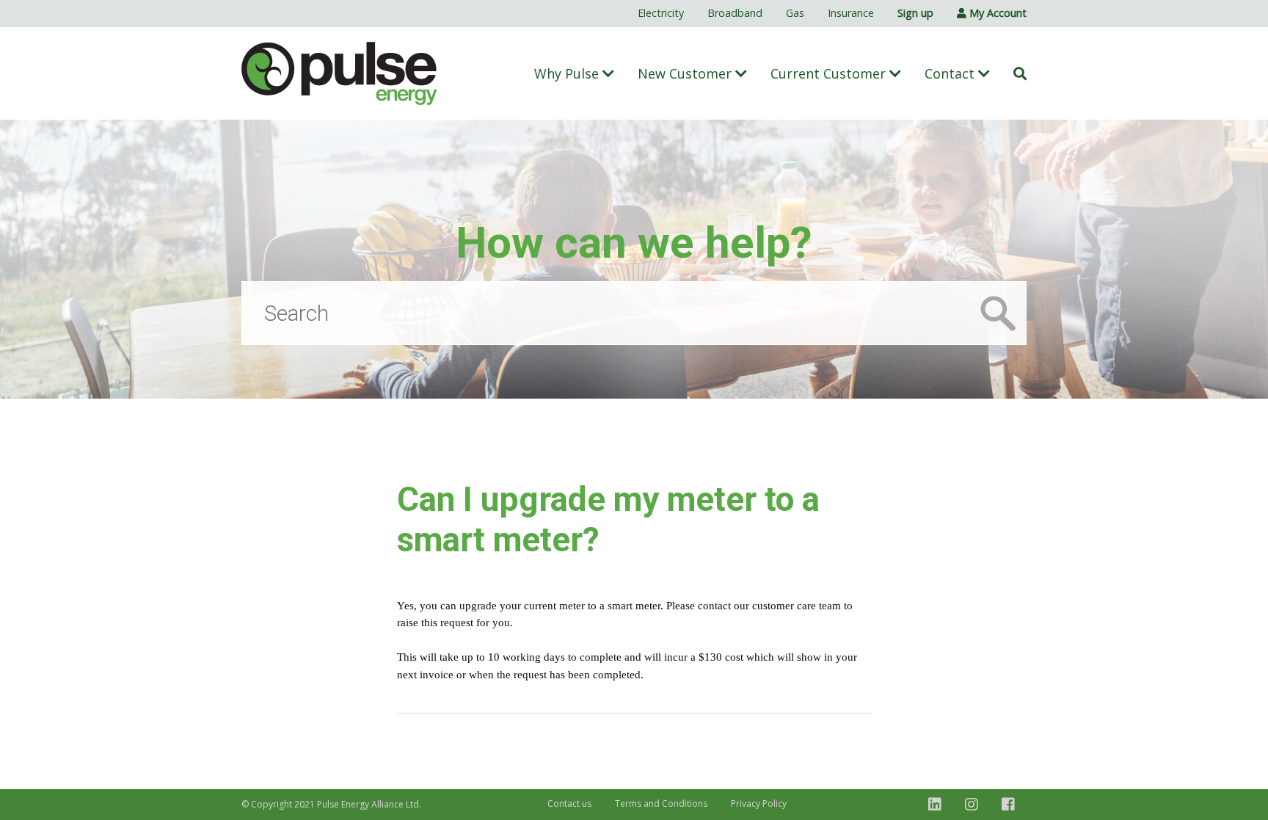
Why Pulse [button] (568, 73)
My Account (996, 13)
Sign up (915, 13)
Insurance (851, 13)
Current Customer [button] (829, 73)
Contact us (569, 803)
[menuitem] (661, 13)
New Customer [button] (686, 73)
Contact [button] (951, 73)
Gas (795, 13)
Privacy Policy (759, 803)
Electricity (661, 13)
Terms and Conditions (661, 803)
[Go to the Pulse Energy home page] (339, 73)
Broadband (734, 13)
